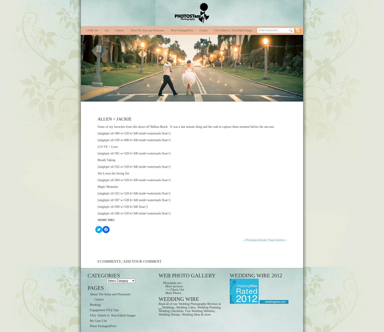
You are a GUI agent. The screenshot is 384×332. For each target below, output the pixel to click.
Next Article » (277, 240)
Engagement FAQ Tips (104, 310)
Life (107, 30)
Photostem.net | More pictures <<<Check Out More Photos (173, 288)
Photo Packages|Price (182, 30)
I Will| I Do (92, 30)
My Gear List (98, 320)
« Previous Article (255, 240)
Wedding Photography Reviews (198, 304)
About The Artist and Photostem (147, 30)
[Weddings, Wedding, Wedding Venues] (273, 302)
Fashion (119, 30)
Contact (204, 30)
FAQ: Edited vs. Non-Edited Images (233, 30)
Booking (95, 304)
